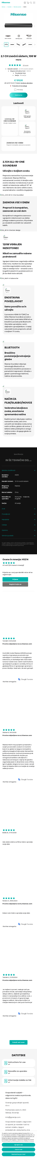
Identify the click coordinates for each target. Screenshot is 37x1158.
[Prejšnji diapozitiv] (2, 26)
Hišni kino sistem (17, 7)
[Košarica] (28, 3)
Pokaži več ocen (18, 1042)
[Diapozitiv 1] (6, 44)
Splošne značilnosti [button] (8, 470)
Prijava (15, 579)
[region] (18, 26)
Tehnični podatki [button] (7, 536)
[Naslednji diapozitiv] (34, 26)
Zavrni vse (18, 1149)
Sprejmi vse (18, 1145)
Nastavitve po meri (18, 1154)
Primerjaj (20, 90)
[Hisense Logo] (12, 2)
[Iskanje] (31, 3)
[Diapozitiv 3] (18, 44)
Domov (3, 7)
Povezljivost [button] (6, 514)
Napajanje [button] (5, 520)
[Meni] (34, 3)
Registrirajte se (15, 584)
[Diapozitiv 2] (12, 44)
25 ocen (25, 65)
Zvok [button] (3, 509)
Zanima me (18, 95)
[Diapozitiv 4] (24, 44)
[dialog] (18, 1144)
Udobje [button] (4, 525)
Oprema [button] (5, 530)
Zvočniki (9, 7)
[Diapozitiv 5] (30, 44)
